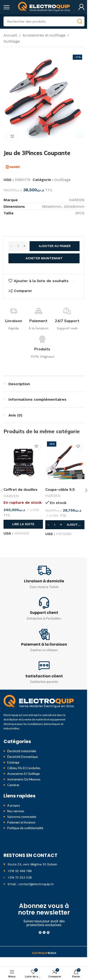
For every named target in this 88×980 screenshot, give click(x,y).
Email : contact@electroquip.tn (31, 884)
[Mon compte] (81, 7)
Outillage (12, 41)
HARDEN (11, 496)
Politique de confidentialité (25, 828)
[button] (65, 524)
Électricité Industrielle (21, 751)
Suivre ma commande (21, 817)
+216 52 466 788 (20, 871)
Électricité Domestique (22, 757)
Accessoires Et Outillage (23, 774)
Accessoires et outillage (44, 35)
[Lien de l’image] (39, 701)
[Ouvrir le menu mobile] (6, 7)
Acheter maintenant (44, 258)
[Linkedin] (48, 932)
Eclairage (13, 762)
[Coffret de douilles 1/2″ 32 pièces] (23, 462)
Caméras (13, 785)
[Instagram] (44, 932)
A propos (13, 805)
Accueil (10, 35)
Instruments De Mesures (23, 779)
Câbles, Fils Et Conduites (23, 768)
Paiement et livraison (21, 822)
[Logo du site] (44, 6)
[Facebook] (40, 932)
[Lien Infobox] (44, 577)
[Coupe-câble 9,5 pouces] (65, 462)
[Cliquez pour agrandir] (12, 136)
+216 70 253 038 (20, 877)
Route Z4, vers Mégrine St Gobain (32, 864)
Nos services (15, 811)
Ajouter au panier (55, 246)
